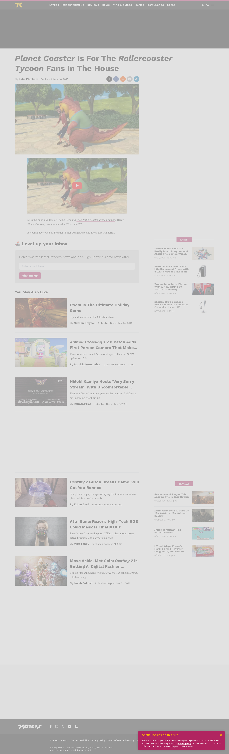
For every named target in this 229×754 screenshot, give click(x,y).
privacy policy (184, 743)
